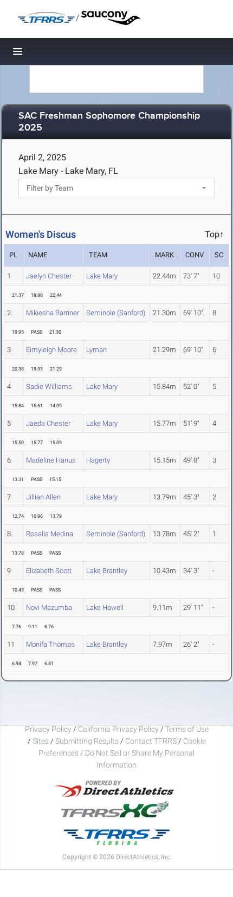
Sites (41, 741)
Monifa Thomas (50, 644)
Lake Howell (105, 607)
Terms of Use (187, 729)
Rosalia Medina (49, 534)
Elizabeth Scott (49, 571)
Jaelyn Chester (49, 276)
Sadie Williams (49, 386)
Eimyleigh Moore (51, 350)
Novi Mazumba (49, 607)
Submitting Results (87, 741)
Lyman (96, 350)
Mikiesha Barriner (52, 313)
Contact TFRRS (151, 741)
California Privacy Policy (118, 729)
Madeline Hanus (51, 460)
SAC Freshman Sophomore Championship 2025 (109, 122)
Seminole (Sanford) (115, 313)
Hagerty (98, 460)
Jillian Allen (43, 497)
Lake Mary (102, 276)
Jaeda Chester (48, 423)
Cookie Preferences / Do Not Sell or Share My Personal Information (122, 753)
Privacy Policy (48, 729)
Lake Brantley (106, 571)
